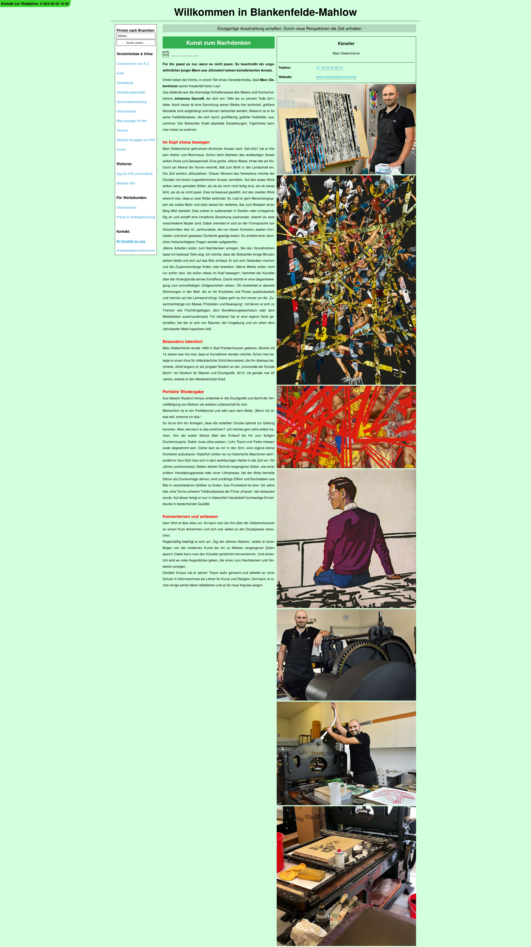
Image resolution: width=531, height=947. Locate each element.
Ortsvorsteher (126, 111)
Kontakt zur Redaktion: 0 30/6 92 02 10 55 (35, 3)
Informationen (127, 207)
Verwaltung (125, 82)
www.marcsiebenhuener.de (336, 76)
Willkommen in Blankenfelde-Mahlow (265, 11)
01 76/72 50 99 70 (329, 67)
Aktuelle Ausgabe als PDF (136, 139)
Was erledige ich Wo (132, 120)
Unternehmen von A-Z (133, 63)
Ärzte (120, 73)
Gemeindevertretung (132, 101)
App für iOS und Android (134, 173)
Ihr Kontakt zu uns (131, 241)
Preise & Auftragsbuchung (136, 217)
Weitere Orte (126, 183)
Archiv (121, 149)
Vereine (122, 130)
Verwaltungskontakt (131, 92)
